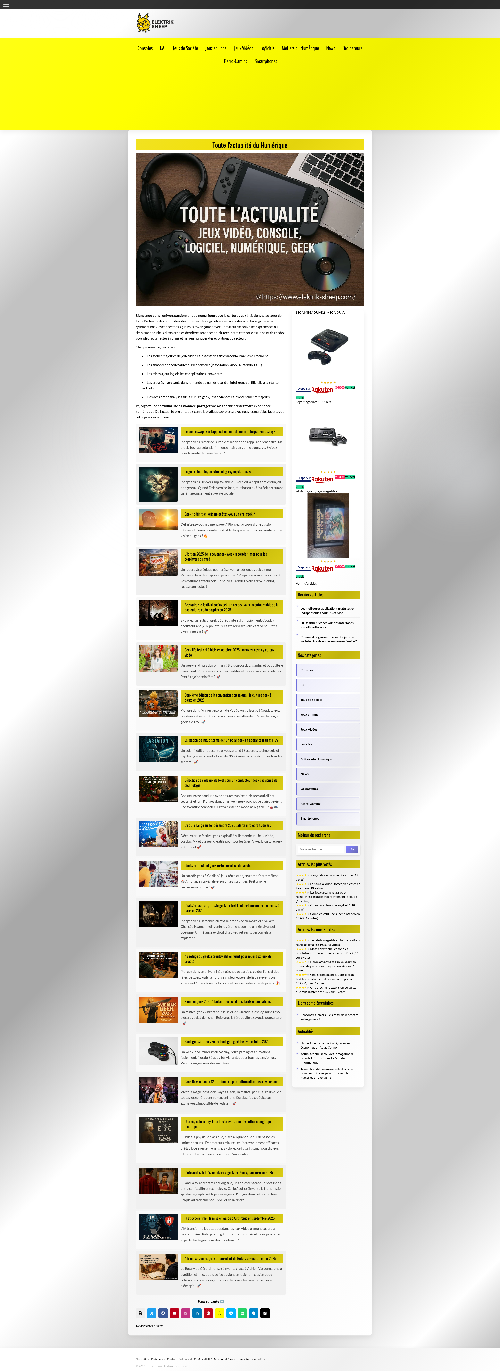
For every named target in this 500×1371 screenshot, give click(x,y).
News (305, 774)
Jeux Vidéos (309, 729)
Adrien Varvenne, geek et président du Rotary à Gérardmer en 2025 (230, 1258)
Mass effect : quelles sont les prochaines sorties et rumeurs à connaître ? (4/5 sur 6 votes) (327, 953)
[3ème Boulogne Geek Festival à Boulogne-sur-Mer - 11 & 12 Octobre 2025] (160, 1051)
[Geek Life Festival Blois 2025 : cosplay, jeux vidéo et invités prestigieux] (160, 658)
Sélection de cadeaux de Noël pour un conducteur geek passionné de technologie (231, 782)
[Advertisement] (250, 96)
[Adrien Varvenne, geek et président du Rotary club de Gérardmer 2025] (160, 1267)
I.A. (303, 685)
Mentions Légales (224, 1359)
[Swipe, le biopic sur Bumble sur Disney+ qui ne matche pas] (160, 440)
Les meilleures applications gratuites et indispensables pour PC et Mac (327, 611)
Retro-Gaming (310, 803)
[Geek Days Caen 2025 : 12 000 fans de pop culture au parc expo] (160, 1090)
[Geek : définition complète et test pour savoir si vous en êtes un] (160, 519)
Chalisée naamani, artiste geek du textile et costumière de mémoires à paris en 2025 (232, 908)
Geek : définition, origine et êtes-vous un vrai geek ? (220, 514)
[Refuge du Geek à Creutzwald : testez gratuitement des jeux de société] (160, 965)
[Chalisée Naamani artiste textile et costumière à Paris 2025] (160, 914)
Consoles (307, 670)
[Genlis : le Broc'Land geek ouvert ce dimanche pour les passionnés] (160, 874)
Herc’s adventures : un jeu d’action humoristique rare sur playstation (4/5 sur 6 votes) (326, 966)
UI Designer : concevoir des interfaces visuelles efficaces (327, 625)
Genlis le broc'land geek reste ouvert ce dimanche (218, 865)
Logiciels (306, 744)
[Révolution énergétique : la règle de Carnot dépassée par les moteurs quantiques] (160, 1130)
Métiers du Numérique (316, 759)
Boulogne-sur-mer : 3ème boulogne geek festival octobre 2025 (227, 1041)
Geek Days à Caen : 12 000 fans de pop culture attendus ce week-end (232, 1081)
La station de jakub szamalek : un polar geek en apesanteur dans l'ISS (231, 740)
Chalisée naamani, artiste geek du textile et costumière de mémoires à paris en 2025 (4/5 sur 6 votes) (325, 979)
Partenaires (158, 1359)
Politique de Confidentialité (195, 1359)
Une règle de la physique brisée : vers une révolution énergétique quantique (228, 1124)
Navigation (142, 1359)
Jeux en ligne (310, 714)
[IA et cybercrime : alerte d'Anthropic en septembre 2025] (160, 1227)
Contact (172, 1359)
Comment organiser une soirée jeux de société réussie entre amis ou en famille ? (329, 639)
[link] (145, 48)
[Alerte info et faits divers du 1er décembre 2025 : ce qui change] (160, 834)
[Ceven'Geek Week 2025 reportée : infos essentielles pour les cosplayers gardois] (160, 562)
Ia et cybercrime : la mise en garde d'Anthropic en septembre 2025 (230, 1218)
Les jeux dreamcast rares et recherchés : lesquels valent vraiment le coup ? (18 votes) (326, 897)
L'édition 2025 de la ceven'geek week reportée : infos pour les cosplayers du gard (226, 556)
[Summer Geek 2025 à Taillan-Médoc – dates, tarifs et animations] (160, 1010)
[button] (140, 1313)
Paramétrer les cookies (251, 1359)
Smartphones (310, 818)
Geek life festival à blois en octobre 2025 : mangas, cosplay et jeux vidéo (229, 652)
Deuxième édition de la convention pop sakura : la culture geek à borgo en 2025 (228, 697)
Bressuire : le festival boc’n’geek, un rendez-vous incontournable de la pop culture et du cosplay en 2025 (231, 607)
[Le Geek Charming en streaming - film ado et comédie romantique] (160, 484)
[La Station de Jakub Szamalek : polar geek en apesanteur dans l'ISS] (160, 749)
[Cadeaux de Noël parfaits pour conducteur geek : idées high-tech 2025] (160, 789)
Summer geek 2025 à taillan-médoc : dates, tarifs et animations (228, 1001)
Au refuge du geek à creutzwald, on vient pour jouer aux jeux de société (228, 958)
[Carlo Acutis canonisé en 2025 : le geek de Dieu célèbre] (160, 1181)
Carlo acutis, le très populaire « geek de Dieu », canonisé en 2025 (229, 1172)
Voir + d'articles (306, 583)
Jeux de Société (311, 699)
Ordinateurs (309, 788)
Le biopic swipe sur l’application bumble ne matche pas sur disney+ (230, 431)
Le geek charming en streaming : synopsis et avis (218, 471)
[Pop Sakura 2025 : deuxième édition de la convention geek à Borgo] (160, 703)
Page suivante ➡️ (211, 1301)
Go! (352, 849)
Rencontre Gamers (313, 1015)
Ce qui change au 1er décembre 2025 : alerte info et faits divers (228, 825)
